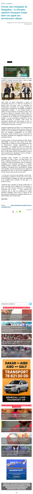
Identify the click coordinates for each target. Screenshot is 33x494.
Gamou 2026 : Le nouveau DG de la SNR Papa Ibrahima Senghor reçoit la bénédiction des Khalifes (15, 440)
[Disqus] (16, 235)
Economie (9, 3)
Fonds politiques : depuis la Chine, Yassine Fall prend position (15, 429)
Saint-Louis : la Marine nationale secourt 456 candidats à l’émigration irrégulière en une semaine (15, 353)
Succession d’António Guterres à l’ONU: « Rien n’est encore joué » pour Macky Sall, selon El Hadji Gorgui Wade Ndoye (15, 453)
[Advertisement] (15, 42)
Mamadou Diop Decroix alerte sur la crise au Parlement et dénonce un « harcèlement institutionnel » (14, 316)
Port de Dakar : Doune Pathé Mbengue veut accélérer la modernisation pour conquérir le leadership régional (14, 329)
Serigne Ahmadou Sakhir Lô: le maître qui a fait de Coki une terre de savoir (16, 342)
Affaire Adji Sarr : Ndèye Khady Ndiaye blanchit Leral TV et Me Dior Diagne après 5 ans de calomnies (16, 416)
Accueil (3, 3)
